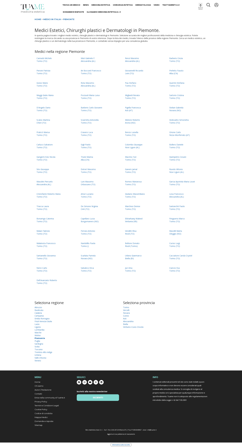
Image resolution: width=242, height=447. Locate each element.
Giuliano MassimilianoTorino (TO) (135, 195)
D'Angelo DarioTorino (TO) (43, 109)
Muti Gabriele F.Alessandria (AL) (88, 59)
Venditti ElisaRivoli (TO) (130, 232)
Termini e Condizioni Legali (47, 405)
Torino (126, 307)
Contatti (38, 394)
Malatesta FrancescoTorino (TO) (46, 244)
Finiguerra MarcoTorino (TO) (177, 220)
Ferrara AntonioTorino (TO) (88, 232)
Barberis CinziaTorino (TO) (176, 59)
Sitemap (38, 425)
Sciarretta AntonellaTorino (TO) (90, 121)
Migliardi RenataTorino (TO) (132, 96)
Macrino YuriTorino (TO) (130, 158)
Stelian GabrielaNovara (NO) (176, 109)
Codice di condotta (43, 413)
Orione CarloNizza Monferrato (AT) (179, 133)
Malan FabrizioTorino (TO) (43, 232)
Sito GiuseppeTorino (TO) (43, 170)
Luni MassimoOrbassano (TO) (88, 183)
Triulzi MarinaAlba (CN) (87, 158)
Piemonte (68, 19)
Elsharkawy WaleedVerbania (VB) (133, 220)
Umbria (38, 355)
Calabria (38, 313)
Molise (38, 335)
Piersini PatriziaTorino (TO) (43, 72)
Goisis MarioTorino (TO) (42, 84)
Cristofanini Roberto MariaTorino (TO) (49, 195)
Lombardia (39, 329)
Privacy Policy (41, 401)
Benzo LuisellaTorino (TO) (131, 133)
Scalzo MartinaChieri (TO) (43, 121)
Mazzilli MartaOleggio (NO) (175, 232)
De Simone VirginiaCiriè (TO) (89, 207)
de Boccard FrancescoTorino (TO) (91, 72)
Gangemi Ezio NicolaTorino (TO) (46, 158)
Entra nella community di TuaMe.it (50, 398)
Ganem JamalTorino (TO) (131, 170)
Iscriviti (98, 397)
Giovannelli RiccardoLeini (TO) (134, 72)
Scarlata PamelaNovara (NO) (88, 257)
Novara (126, 313)
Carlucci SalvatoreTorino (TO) (45, 146)
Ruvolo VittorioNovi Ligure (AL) (176, 170)
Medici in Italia (52, 19)
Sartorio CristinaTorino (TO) (176, 96)
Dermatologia (143, 5)
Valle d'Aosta (40, 357)
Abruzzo (38, 307)
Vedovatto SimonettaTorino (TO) (179, 121)
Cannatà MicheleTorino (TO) (44, 59)
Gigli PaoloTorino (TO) (86, 146)
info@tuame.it (152, 430)
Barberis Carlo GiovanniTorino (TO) (91, 109)
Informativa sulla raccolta (121, 445)
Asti (124, 318)
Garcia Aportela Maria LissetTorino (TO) (182, 183)
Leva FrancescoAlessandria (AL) (176, 195)
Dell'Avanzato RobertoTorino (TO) (47, 281)
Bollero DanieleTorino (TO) (176, 146)
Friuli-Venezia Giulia (43, 321)
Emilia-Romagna (42, 318)
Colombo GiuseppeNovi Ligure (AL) (133, 146)
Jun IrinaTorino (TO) (130, 269)
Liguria (38, 327)
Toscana (38, 349)
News (86, 5)
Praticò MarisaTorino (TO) (43, 133)
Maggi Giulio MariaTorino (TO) (45, 96)
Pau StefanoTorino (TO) (130, 84)
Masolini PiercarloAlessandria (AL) (45, 183)
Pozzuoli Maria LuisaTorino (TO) (90, 96)
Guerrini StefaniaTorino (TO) (176, 84)
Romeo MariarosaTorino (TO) (133, 183)
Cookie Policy (41, 409)
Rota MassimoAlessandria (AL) (88, 84)
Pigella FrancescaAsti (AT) (133, 109)
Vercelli (126, 310)
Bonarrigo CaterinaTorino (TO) (45, 220)
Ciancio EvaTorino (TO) (174, 269)
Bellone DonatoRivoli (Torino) (132, 244)
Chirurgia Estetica (123, 5)
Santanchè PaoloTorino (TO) (177, 207)
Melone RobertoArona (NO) (132, 121)
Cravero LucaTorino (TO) (87, 133)
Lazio (37, 324)
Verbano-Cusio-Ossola (133, 327)
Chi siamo (39, 386)
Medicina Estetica (100, 5)
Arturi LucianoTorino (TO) (87, 195)
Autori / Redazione (43, 390)
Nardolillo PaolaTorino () (88, 244)
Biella (125, 324)
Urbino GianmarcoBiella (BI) (133, 257)
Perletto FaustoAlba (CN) (176, 72)
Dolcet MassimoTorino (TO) (88, 170)
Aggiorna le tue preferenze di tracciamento (121, 434)
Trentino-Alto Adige (43, 352)
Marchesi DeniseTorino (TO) (132, 207)
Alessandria (128, 321)
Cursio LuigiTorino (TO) (174, 244)
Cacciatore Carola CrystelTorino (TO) (180, 257)
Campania (39, 315)
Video (157, 5)
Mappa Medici (41, 417)
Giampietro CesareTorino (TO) (177, 158)
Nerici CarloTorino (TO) (42, 269)
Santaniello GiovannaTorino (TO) (46, 257)
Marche (38, 332)
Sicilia (37, 346)
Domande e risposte (73, 12)
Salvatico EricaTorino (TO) (87, 269)
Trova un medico (71, 5)
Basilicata (39, 310)
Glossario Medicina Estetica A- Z (104, 12)
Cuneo (126, 315)
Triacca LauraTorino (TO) (43, 207)
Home (38, 19)
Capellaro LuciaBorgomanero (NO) (90, 220)
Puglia (37, 341)
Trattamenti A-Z (171, 5)
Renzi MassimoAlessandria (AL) (132, 59)
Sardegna (39, 343)
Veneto (38, 360)
